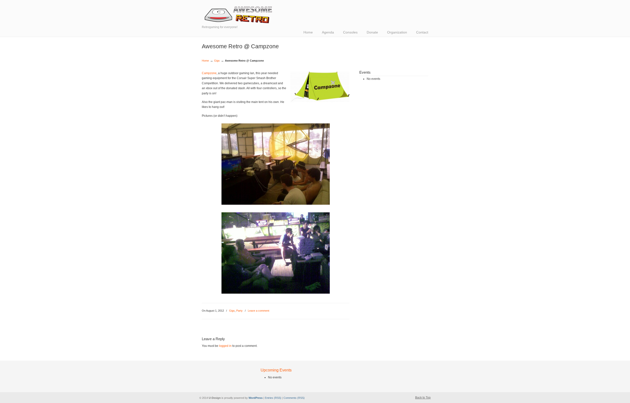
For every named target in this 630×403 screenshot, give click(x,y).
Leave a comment (258, 310)
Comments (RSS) (294, 397)
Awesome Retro (239, 14)
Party (239, 310)
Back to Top (423, 397)
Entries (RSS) (273, 397)
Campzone (209, 73)
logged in (225, 346)
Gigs (217, 60)
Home (205, 60)
